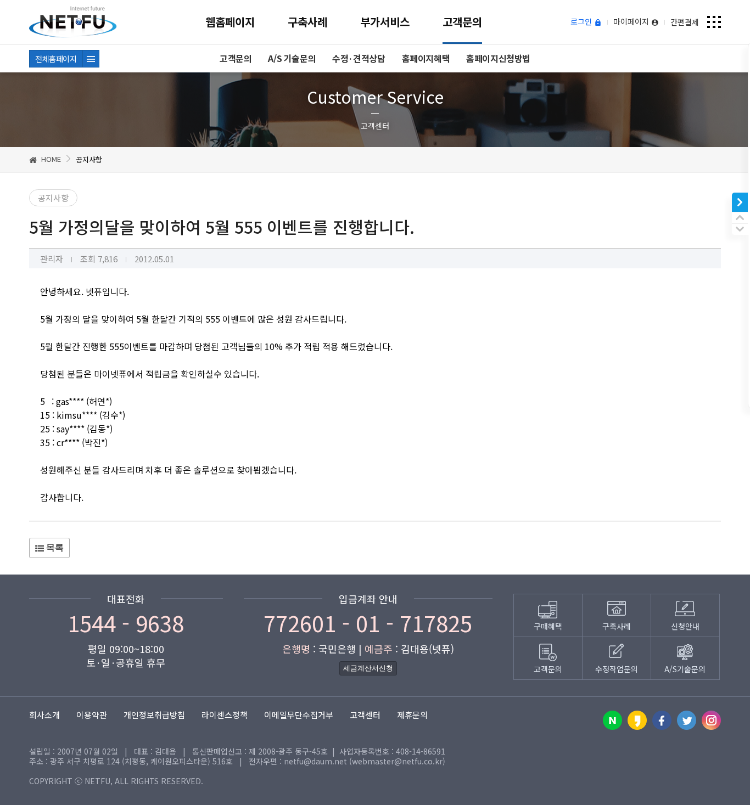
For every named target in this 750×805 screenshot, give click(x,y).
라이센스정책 (225, 714)
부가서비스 (385, 22)
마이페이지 (632, 22)
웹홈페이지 (230, 22)
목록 (54, 547)
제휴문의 (412, 714)
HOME (50, 159)
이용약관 (91, 714)
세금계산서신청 (368, 668)
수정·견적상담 (358, 58)
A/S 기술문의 (292, 58)
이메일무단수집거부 (298, 714)
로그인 (582, 22)
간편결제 (684, 22)
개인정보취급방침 (154, 714)
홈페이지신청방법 (498, 58)
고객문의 (462, 22)
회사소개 (44, 714)
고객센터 (365, 714)
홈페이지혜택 (426, 58)
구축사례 (307, 22)
